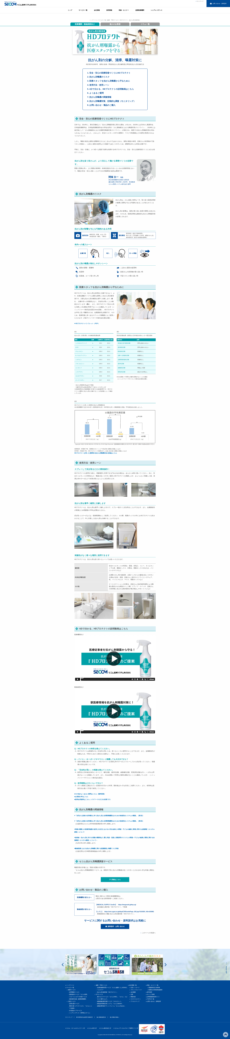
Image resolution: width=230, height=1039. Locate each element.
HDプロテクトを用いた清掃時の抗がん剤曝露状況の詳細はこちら (95, 453)
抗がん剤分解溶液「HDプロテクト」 (107, 992)
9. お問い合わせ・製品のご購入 (102, 105)
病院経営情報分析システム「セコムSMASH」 (110, 1003)
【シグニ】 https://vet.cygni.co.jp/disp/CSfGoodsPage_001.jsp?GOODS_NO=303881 (125, 911)
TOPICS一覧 (150, 999)
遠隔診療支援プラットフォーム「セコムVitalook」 (111, 1006)
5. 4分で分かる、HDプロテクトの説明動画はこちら (111, 89)
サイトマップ (68, 1017)
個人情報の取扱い (114, 1017)
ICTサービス (99, 994)
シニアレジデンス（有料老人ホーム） (80, 1013)
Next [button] (166, 964)
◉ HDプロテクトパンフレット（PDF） (86, 323)
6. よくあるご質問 (96, 93)
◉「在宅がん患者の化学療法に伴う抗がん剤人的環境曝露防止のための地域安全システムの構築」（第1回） (109, 815)
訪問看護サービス (74, 992)
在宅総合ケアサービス (75, 1010)
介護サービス (72, 1001)
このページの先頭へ (149, 933)
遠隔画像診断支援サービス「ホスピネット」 (109, 1001)
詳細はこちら (116, 879)
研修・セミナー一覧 (152, 985)
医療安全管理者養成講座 (155, 989)
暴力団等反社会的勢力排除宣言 (84, 1017)
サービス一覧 (102, 20)
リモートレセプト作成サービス (78, 996)
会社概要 (133, 992)
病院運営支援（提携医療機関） (78, 999)
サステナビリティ (136, 999)
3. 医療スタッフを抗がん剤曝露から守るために (109, 81)
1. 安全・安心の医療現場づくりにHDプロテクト (110, 73)
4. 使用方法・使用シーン (99, 85)
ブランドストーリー (136, 989)
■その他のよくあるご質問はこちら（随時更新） (90, 794)
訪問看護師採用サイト (153, 996)
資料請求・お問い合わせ (116, 926)
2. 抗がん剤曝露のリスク (99, 77)
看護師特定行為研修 (154, 987)
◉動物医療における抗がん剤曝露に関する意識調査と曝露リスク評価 (96, 848)
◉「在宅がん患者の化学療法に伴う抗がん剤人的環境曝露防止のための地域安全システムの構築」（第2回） (109, 821)
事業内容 (133, 996)
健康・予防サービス (113, 20)
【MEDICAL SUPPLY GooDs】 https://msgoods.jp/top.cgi (116, 904)
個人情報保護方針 (101, 1017)
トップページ (93, 20)
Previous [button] (63, 964)
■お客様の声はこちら (81, 796)
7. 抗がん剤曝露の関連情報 (100, 97)
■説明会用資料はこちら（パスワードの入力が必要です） (92, 799)
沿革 (132, 994)
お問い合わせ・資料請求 (154, 1001)
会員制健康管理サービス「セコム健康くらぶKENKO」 (112, 987)
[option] (82, 964)
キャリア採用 (151, 994)
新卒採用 (149, 992)
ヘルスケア (100, 989)
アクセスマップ (135, 1001)
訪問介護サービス (74, 1003)
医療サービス (72, 989)
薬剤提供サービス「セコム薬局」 (78, 994)
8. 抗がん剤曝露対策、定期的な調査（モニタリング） (112, 101)
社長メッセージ (135, 987)
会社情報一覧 (133, 985)
